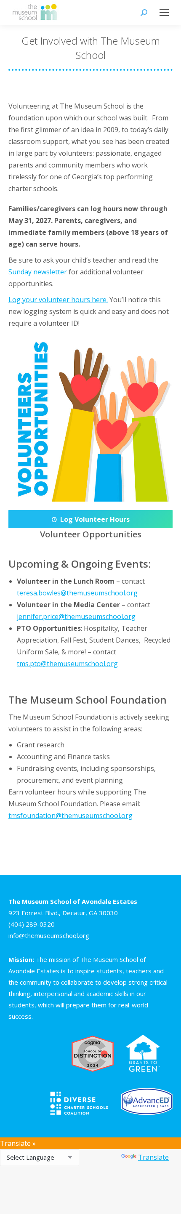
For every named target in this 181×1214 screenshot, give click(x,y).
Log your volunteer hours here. (58, 299)
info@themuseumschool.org (48, 935)
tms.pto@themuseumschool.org (67, 663)
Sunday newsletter (37, 271)
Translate (153, 1157)
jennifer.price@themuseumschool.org (76, 616)
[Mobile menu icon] (164, 12)
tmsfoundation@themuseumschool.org (70, 815)
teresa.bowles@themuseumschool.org (77, 593)
